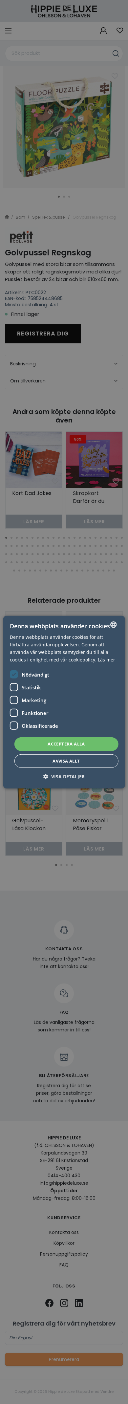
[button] (64, 776)
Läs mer (106, 660)
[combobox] (113, 624)
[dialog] (64, 702)
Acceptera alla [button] (66, 744)
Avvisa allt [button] (66, 761)
